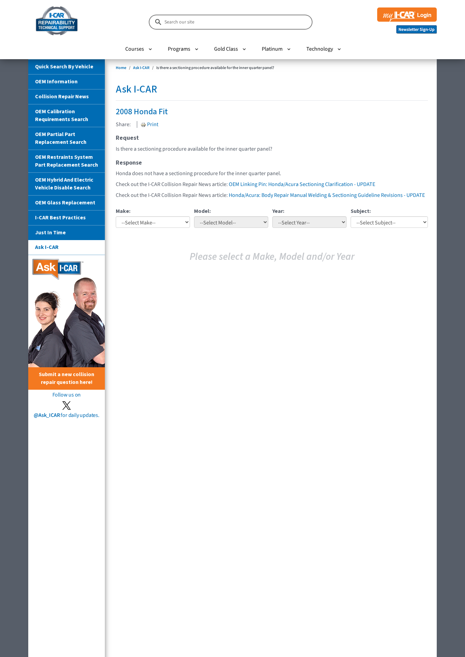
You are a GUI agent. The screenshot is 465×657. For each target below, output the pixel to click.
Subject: (361, 211)
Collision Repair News (62, 96)
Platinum (272, 49)
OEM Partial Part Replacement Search (60, 138)
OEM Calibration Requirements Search (61, 115)
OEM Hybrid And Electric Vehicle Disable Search (64, 183)
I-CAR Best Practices (60, 217)
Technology (319, 49)
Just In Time (50, 232)
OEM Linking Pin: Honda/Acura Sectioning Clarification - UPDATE (302, 184)
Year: (278, 211)
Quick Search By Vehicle (64, 66)
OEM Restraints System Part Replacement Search (66, 161)
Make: (123, 211)
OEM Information (56, 81)
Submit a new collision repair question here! (66, 378)
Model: (202, 211)
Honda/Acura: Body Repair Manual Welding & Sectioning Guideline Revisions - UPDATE (327, 195)
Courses (134, 49)
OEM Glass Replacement (65, 202)
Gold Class (226, 49)
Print (152, 124)
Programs (179, 49)
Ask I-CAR (47, 247)
